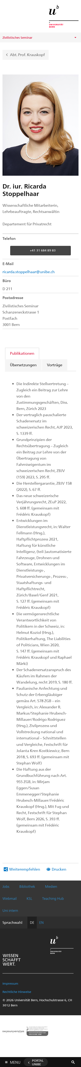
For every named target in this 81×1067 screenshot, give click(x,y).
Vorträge (54, 364)
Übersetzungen (23, 364)
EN (41, 922)
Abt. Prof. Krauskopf (27, 54)
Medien (51, 886)
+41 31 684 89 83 (43, 250)
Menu (15, 1061)
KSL (29, 898)
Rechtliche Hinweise (16, 992)
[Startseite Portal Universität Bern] (64, 16)
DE (32, 922)
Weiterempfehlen (24, 869)
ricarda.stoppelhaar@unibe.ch (28, 271)
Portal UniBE (38, 1062)
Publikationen (22, 353)
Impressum (10, 983)
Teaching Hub (53, 898)
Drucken (59, 869)
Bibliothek (27, 886)
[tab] (22, 353)
